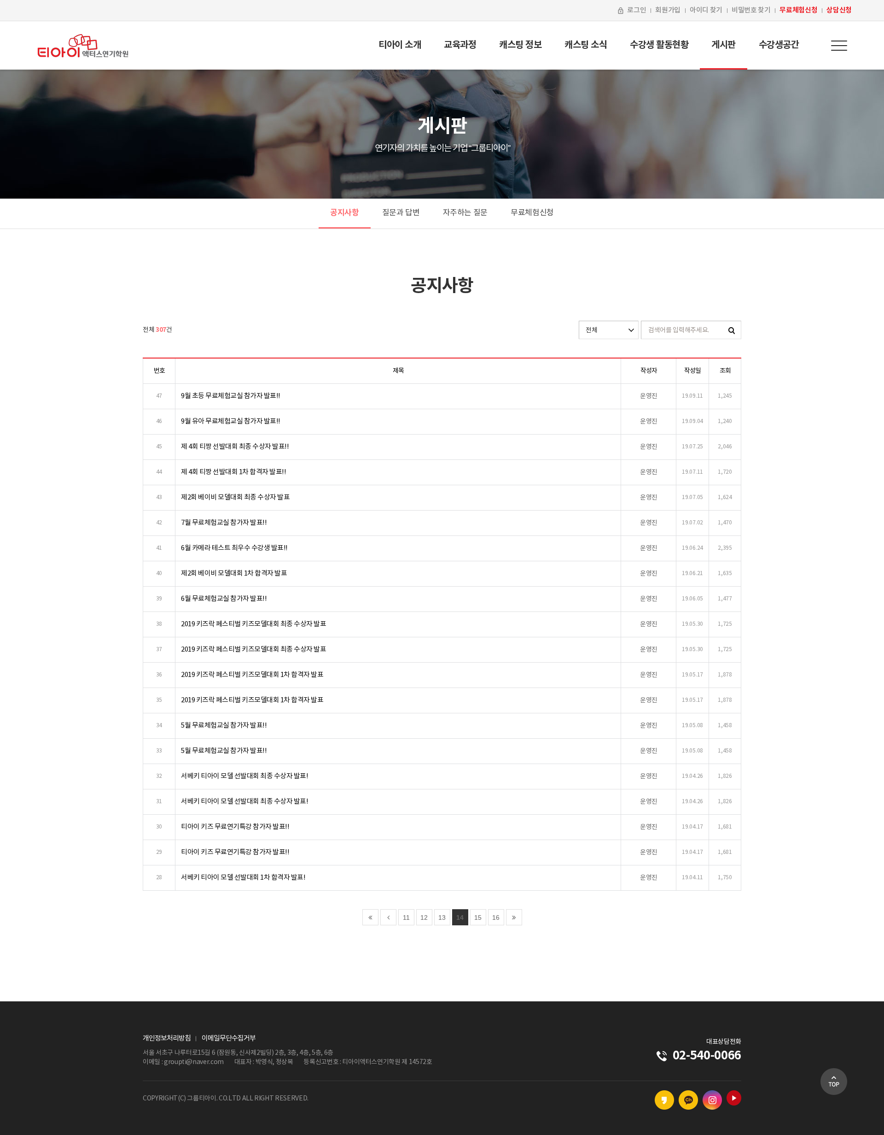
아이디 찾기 (706, 10)
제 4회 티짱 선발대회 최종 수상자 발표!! (235, 447)
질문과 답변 (401, 213)
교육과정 (460, 45)
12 (424, 917)
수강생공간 (779, 45)
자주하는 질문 (465, 213)
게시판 (723, 45)
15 (478, 917)
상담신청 (839, 10)
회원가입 (667, 10)
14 (460, 917)
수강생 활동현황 (659, 45)
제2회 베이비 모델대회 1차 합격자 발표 (234, 573)
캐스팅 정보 (520, 45)
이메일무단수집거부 (229, 1038)
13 (442, 917)
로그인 (636, 10)
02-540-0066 (707, 1055)
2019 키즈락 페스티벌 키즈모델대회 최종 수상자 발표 (253, 624)
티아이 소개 (399, 45)
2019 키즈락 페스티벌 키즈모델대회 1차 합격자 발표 (252, 675)
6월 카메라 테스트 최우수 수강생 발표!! (234, 548)
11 (406, 917)
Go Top (833, 1081)
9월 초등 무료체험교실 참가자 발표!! (230, 396)
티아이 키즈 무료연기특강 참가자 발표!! (235, 827)
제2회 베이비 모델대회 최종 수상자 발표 (235, 497)
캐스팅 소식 (585, 45)
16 (496, 917)
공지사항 (344, 213)
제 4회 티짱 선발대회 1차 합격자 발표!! (233, 472)
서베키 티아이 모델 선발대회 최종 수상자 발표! (244, 776)
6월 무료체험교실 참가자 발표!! (224, 599)
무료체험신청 (798, 10)
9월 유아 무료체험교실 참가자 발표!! (230, 421)
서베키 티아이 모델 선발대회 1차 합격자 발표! (243, 878)
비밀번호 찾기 (751, 10)
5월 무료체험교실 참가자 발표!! (224, 725)
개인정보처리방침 (167, 1038)
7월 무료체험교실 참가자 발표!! (224, 523)
